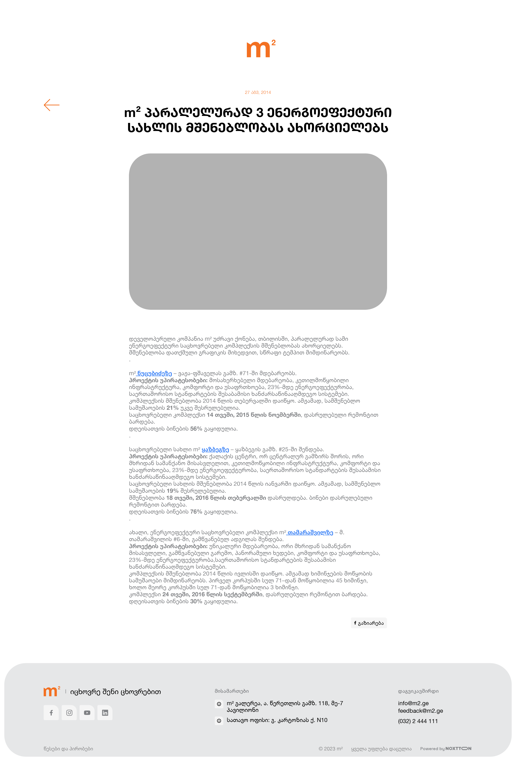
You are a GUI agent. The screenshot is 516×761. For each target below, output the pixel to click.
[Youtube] (87, 712)
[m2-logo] (261, 48)
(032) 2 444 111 (418, 721)
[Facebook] (51, 712)
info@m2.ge (413, 703)
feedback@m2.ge (420, 710)
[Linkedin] (104, 712)
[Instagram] (69, 712)
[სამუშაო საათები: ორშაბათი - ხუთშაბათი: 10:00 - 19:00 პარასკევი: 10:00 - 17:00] (219, 720)
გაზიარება (371, 623)
